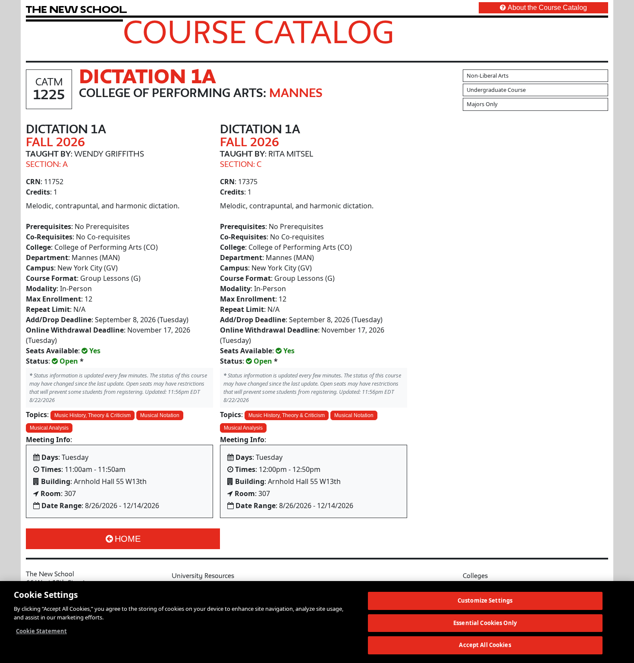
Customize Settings (485, 600)
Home (128, 539)
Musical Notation (159, 415)
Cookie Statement (41, 631)
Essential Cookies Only (485, 623)
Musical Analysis (49, 428)
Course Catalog (258, 31)
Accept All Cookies (485, 645)
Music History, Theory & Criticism (92, 415)
